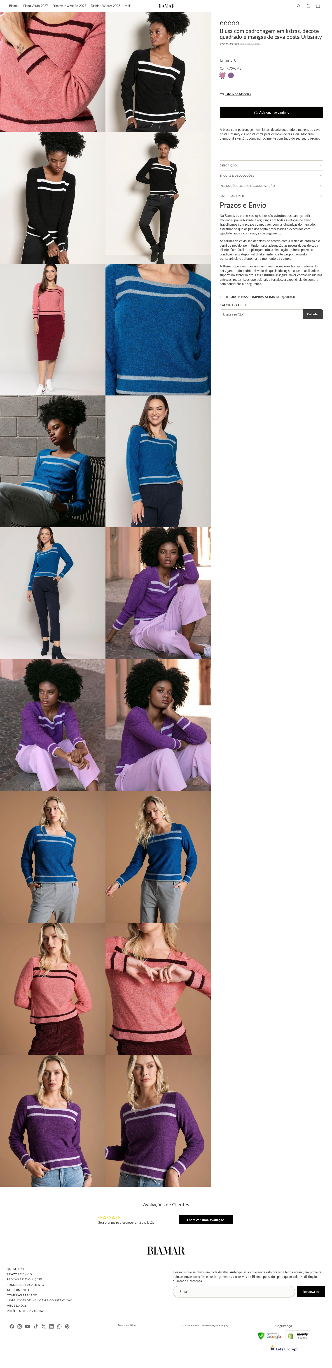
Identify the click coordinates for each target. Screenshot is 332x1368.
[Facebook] (11, 1326)
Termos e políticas (127, 1325)
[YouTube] (27, 1326)
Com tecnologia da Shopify (214, 1325)
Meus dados (17, 1305)
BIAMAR (195, 1325)
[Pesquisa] (299, 6)
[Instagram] (19, 1326)
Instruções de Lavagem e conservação (39, 1300)
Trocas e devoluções (237, 175)
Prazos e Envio (19, 1274)
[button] (229, 23)
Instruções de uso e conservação (247, 185)
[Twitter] (43, 1326)
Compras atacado (22, 1295)
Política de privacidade (27, 1311)
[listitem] (127, 6)
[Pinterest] (67, 1326)
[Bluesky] (59, 1326)
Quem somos (17, 1269)
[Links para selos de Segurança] (269, 1335)
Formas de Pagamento (25, 1284)
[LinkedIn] (51, 1326)
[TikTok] (35, 1326)
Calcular (313, 314)
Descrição (228, 165)
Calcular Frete (232, 196)
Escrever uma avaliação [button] (205, 1220)
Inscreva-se (311, 1291)
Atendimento (18, 1290)
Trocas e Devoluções (25, 1279)
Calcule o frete (233, 305)
